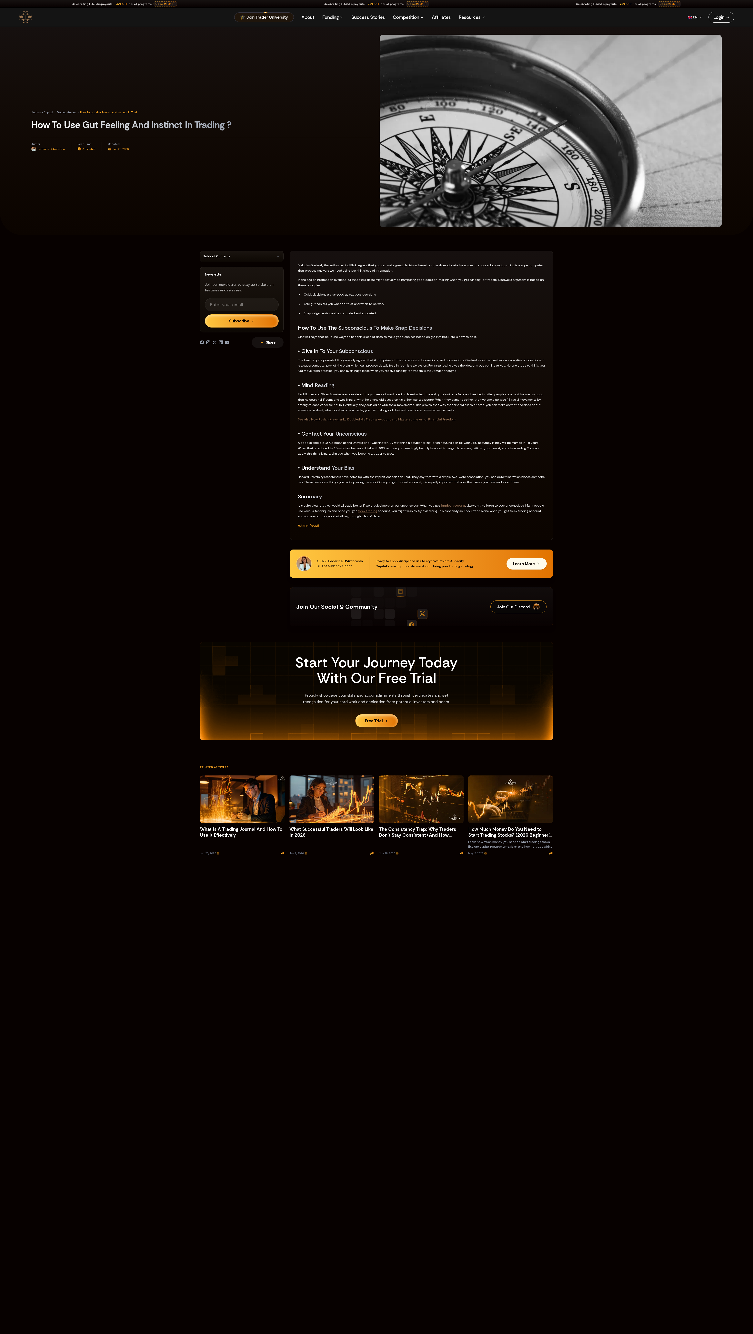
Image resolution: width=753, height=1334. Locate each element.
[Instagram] (208, 342)
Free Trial (374, 721)
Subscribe (239, 321)
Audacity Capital (42, 112)
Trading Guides (66, 112)
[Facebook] (202, 342)
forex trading (367, 511)
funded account (453, 505)
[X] (214, 342)
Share (271, 342)
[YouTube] (227, 342)
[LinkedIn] (221, 342)
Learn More (524, 564)
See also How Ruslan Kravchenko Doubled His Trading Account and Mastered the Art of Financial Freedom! (377, 419)
